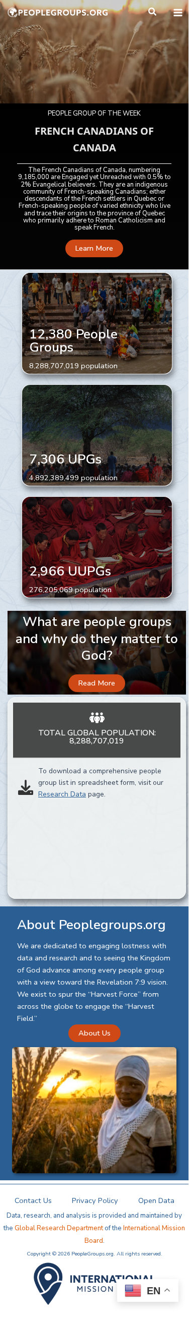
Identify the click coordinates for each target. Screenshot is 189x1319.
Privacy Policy (95, 1200)
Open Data (156, 1200)
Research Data (62, 794)
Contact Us (33, 1200)
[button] (152, 12)
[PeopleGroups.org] (58, 13)
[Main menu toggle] (177, 12)
